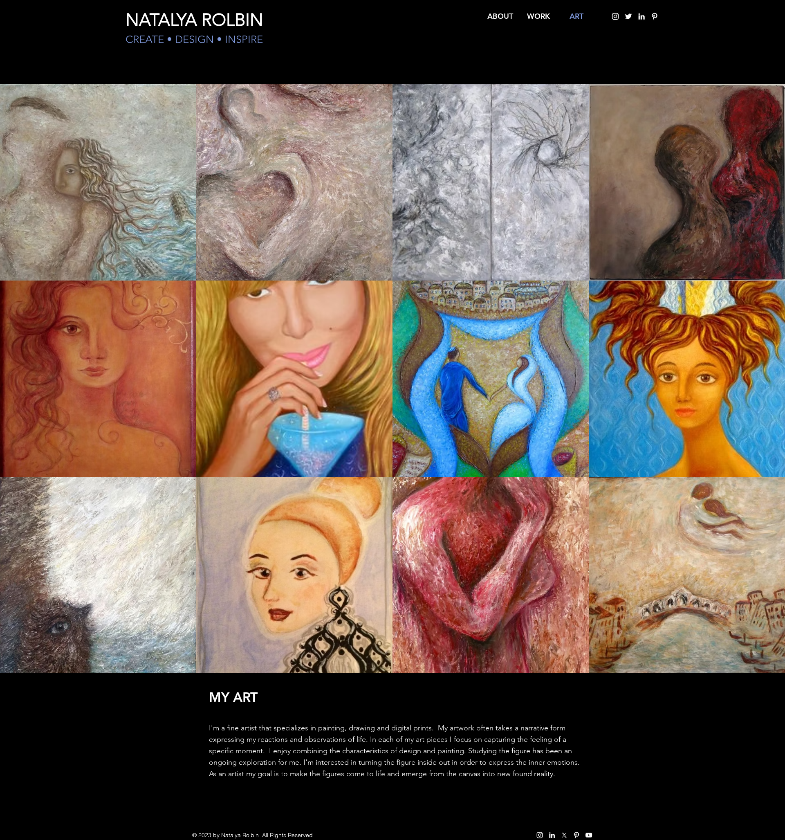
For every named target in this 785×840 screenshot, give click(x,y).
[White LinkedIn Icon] (641, 16)
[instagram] (615, 16)
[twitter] (628, 16)
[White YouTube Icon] (589, 835)
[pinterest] (654, 16)
